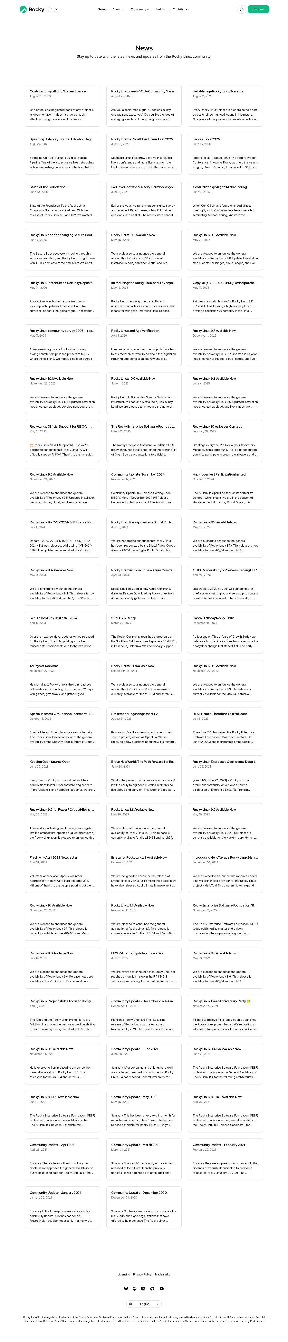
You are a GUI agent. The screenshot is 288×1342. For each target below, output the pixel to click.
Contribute (180, 9)
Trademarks (162, 1274)
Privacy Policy (142, 1274)
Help (159, 9)
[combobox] (144, 1303)
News (102, 9)
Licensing (124, 1274)
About (117, 9)
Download (258, 9)
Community (138, 9)
